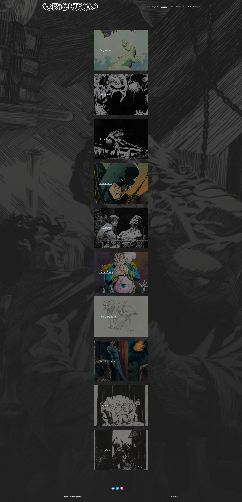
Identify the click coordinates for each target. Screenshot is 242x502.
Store (172, 7)
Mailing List (196, 7)
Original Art (180, 7)
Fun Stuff (103, 405)
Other (102, 183)
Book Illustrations (107, 361)
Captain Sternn (106, 272)
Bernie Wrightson (75, 497)
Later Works (105, 450)
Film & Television (107, 316)
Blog (148, 7)
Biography (155, 7)
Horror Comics (106, 139)
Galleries (164, 7)
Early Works (105, 50)
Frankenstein (105, 227)
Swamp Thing (105, 94)
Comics (108, 183)
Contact (188, 7)
